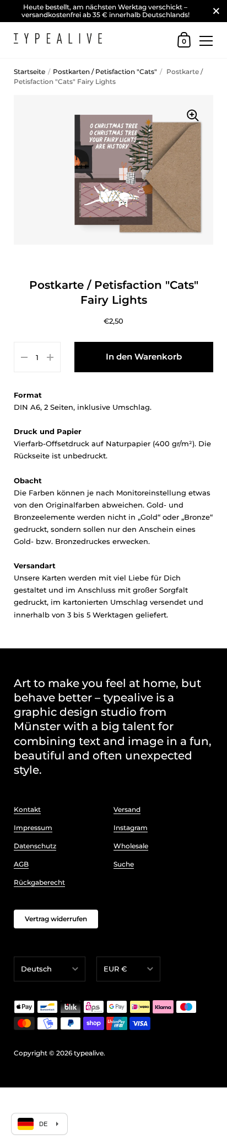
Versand (127, 809)
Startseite (29, 71)
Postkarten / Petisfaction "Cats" (105, 71)
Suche (124, 864)
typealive (89, 1053)
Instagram (131, 827)
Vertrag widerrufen (56, 919)
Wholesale (131, 846)
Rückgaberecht (39, 882)
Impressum (33, 827)
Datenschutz (35, 846)
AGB (21, 864)
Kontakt (27, 809)
